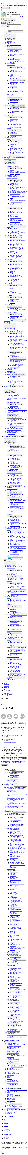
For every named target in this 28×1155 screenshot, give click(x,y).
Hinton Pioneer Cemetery (16, 820)
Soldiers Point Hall (14, 855)
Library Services (13, 78)
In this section (4, 765)
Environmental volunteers (13, 350)
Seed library (12, 92)
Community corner (14, 214)
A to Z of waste (13, 141)
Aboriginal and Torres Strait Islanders (18, 181)
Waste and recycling (11, 137)
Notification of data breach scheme (18, 586)
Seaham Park (13, 938)
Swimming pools (14, 469)
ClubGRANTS (13, 252)
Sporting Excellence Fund (16, 256)
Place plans (9, 514)
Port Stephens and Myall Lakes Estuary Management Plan (17, 345)
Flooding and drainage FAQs (16, 494)
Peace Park (12, 929)
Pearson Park (13, 931)
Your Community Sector (15, 612)
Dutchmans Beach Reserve (16, 894)
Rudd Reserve (13, 936)
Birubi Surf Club (13, 1018)
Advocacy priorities (14, 624)
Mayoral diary (13, 601)
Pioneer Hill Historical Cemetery (17, 824)
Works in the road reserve (13, 450)
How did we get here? (15, 654)
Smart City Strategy (14, 554)
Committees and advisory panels (14, 566)
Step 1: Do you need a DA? (16, 475)
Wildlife (11, 204)
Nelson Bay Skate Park (15, 1008)
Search (6, 1126)
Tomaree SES (13, 962)
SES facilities (13, 219)
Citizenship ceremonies (12, 175)
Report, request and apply (16, 71)
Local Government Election (16, 578)
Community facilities (14, 666)
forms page (19, 753)
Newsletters (12, 273)
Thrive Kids (9, 128)
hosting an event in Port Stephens (14, 749)
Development (7, 436)
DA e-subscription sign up (16, 485)
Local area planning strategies (14, 496)
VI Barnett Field (13, 996)
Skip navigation (4, 10)
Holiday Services (11, 65)
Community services (14, 184)
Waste (11, 660)
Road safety (12, 112)
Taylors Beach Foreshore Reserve (17, 947)
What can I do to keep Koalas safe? (18, 365)
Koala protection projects (15, 363)
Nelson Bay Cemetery (15, 822)
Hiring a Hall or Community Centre (18, 837)
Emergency (9, 46)
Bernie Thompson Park (15, 880)
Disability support (14, 186)
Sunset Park (12, 943)
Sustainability (10, 371)
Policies (11, 634)
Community (6, 157)
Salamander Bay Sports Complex (17, 991)
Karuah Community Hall (15, 839)
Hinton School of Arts (15, 836)
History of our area (14, 301)
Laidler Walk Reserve (15, 915)
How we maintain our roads (16, 111)
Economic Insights (11, 400)
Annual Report (13, 622)
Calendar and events (14, 142)
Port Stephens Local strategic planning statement (16, 552)
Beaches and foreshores (15, 210)
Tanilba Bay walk (14, 317)
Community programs (15, 83)
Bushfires (12, 55)
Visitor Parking (13, 120)
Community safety (11, 42)
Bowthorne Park (13, 888)
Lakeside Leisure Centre (15, 955)
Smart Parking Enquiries (15, 124)
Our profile (9, 295)
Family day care (13, 132)
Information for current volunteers (17, 309)
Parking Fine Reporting (15, 127)
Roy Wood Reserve (14, 935)
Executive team (13, 617)
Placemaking (10, 412)
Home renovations (14, 463)
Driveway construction (15, 459)
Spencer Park (13, 940)
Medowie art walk (14, 773)
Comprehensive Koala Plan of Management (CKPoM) (17, 361)
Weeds (8, 374)
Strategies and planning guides (14, 528)
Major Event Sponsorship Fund (17, 243)
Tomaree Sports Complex (16, 995)
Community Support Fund (16, 244)
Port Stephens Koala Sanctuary (17, 364)
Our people (9, 283)
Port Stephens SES (14, 961)
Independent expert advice (16, 653)
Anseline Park (13, 876)
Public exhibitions (11, 638)
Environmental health (15, 671)
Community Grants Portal (16, 255)
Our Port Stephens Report (16, 628)
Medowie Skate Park (14, 1007)
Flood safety (12, 462)
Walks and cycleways (12, 312)
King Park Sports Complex (16, 983)
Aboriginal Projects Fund (15, 239)
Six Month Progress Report (16, 629)
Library (8, 80)
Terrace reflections (14, 776)
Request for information (15, 675)
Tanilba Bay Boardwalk (15, 944)
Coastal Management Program (17, 335)
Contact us (9, 680)
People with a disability (15, 289)
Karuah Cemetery (14, 821)
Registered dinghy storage (10, 742)
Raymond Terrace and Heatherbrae (18, 508)
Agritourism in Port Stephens (13, 395)
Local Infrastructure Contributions (18, 546)
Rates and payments (11, 96)
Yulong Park (12, 950)
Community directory (12, 178)
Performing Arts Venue (15, 174)
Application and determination (17, 649)
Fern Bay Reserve (14, 897)
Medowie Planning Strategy (16, 506)
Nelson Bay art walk (14, 775)
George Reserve (13, 905)
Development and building (16, 664)
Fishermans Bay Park (15, 900)
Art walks (12, 170)
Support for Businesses (12, 396)
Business (6, 386)
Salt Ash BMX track (14, 1011)
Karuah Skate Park (14, 1003)
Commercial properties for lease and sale (16, 398)
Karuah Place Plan (14, 504)
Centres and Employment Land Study (18, 532)
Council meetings (11, 568)
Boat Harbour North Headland (17, 884)
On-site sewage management (16, 466)
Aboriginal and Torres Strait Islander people (17, 1090)
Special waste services (15, 155)
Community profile (14, 299)
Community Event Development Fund (16, 1044)
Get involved (13, 353)
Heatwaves (12, 58)
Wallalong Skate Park (15, 1014)
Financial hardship (14, 102)
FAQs (11, 121)
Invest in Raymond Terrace (13, 402)
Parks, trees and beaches (15, 670)
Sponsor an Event (11, 434)
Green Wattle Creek (14, 980)
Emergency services (14, 190)
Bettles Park (12, 881)
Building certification (12, 444)
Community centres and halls (16, 212)
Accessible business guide (13, 414)
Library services (13, 269)
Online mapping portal (15, 465)
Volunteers (9, 304)
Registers (12, 587)
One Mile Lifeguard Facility (16, 1021)
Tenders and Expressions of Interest (15, 428)
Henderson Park (13, 908)
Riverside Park (13, 932)
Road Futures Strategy (15, 108)
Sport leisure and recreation (16, 202)
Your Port (12, 608)
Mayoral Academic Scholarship (17, 248)
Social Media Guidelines (15, 636)
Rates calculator (13, 651)
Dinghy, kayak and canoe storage (14, 45)
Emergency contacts (14, 51)
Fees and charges (11, 63)
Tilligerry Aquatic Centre (15, 957)
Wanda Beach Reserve (15, 951)
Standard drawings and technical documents (17, 527)
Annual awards (10, 164)
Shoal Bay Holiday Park (15, 1028)
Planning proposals (11, 512)
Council (5, 559)
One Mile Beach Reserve (15, 928)
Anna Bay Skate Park (15, 1002)
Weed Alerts (12, 384)
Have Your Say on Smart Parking (17, 123)
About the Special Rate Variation (17, 650)
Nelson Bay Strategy (14, 507)
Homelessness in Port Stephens (17, 293)
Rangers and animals (14, 667)
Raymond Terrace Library (16, 862)
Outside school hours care (16, 135)
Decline (7, 7)
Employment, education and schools (18, 191)
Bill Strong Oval (13, 970)
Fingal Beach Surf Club (15, 1019)
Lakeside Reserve (14, 916)
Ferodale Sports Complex (16, 977)
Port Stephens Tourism (15, 275)
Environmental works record (16, 376)
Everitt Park (12, 896)
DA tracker (12, 457)
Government (12, 195)
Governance (9, 581)
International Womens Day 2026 (17, 1055)
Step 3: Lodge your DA (15, 478)
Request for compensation (16, 588)
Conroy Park (13, 892)
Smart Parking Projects (15, 125)
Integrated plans (13, 626)
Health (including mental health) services (16, 803)
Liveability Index (14, 543)
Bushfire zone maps (11, 451)
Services (6, 32)
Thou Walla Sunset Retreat (16, 1030)
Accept (2, 7)
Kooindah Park (13, 913)
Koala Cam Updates (14, 368)
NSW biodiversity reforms (16, 343)
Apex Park (12, 874)
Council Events (13, 228)
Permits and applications (12, 415)
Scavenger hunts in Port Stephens (17, 232)
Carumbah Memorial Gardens (17, 818)
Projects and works (11, 95)
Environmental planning (12, 330)
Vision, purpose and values (16, 616)
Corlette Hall (13, 832)
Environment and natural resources (18, 192)
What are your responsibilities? (17, 381)
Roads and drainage (14, 663)
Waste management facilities (16, 151)
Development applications (16, 268)
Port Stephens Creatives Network (17, 172)
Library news (13, 609)
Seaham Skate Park (14, 1012)
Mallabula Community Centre (17, 844)
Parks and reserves (14, 216)
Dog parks (9, 43)
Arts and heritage (14, 183)
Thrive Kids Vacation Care (16, 76)
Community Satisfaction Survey (17, 625)
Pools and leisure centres (15, 218)
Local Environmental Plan (16, 547)
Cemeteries (9, 41)
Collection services (14, 144)
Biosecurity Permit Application (17, 382)
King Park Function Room (16, 840)
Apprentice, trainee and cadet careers (18, 594)
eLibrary (12, 84)
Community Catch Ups (12, 176)
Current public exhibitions (16, 642)
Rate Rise (9, 647)
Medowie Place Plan (14, 519)
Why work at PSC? (14, 595)
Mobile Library (13, 87)
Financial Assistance (14, 253)
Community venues (11, 206)
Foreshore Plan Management (16, 339)
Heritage (9, 495)
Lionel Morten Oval (14, 987)
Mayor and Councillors (12, 596)
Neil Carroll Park (14, 924)
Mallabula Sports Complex (16, 988)
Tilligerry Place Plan (14, 522)
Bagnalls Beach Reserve (15, 877)
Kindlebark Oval (13, 981)
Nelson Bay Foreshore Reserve (17, 925)
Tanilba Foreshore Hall (15, 856)
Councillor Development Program (18, 600)
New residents (10, 259)
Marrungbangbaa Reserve (16, 920)
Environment (7, 321)
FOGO (11, 145)
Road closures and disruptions (17, 113)
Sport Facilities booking (15, 968)
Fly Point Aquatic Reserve (16, 901)
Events (11, 74)
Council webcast (13, 573)
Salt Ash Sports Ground (15, 992)
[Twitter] (14, 703)
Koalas (8, 358)
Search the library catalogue (16, 91)
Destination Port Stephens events (14, 431)
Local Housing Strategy (15, 544)
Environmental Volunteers (16, 310)
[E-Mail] (14, 704)
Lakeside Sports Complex (16, 985)
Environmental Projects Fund (16, 247)
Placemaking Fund (14, 258)
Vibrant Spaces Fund (14, 245)
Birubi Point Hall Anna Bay (16, 831)
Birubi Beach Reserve (15, 882)
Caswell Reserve (13, 890)
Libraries (12, 215)
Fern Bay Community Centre (16, 835)
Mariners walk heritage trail (16, 316)
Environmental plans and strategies (15, 331)
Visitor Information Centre (16, 276)
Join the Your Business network (14, 408)
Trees (8, 555)
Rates (11, 662)
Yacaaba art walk (14, 777)
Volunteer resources (14, 356)
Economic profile (14, 300)
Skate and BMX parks (15, 222)
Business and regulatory (15, 673)
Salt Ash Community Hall (16, 851)
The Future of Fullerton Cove (16, 542)
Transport (12, 203)
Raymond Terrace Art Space (16, 90)
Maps (8, 678)
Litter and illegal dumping (16, 148)
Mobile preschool (14, 133)
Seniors (11, 199)
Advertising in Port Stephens (13, 394)
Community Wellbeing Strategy (17, 536)
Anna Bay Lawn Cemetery (16, 816)
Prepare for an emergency (16, 52)
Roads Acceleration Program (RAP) (18, 107)
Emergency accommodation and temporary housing (17, 188)
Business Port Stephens (12, 432)
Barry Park (12, 878)
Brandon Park (13, 889)
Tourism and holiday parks (16, 224)
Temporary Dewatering (12, 556)
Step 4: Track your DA (15, 479)
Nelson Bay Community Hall (16, 847)
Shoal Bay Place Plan (15, 526)
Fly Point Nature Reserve (16, 903)
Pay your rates (13, 103)
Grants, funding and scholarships (14, 235)
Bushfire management (15, 59)
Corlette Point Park (14, 893)
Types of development (15, 482)
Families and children (15, 194)
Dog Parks (12, 75)
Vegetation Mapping (11, 372)
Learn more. (24, 5)
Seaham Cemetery (14, 826)
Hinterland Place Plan (15, 520)
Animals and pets (11, 39)
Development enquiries (15, 458)
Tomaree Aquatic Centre (15, 958)
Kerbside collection (14, 146)
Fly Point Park (13, 904)
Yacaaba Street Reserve (15, 948)
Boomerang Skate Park (15, 1010)
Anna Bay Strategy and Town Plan (18, 500)
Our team (9, 614)
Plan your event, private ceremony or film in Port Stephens (18, 230)
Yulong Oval (13, 997)
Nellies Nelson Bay (14, 171)
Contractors (9, 399)
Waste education (13, 149)
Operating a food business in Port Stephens (17, 410)
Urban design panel (14, 483)
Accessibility (7, 1129)
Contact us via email (14, 407)
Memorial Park (13, 921)
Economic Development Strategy (17, 540)
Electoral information (12, 574)
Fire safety (12, 461)
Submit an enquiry (14, 406)
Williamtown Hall (14, 858)
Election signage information (16, 579)
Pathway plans (10, 94)
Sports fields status (14, 966)
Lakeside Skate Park (14, 1004)
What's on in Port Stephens (16, 234)
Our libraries (12, 88)
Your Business (13, 611)
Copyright (6, 1131)
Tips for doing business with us (14, 430)
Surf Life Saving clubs (15, 223)
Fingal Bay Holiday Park (15, 1025)
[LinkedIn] (14, 700)
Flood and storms (14, 57)
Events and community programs (17, 674)
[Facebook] (14, 701)
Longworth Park (13, 919)
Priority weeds (13, 377)
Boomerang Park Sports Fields (17, 972)
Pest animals (9, 369)
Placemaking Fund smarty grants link (18, 1065)
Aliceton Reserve (14, 872)
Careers (8, 591)
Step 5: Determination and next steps (18, 481)
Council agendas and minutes (16, 571)
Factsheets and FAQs (15, 367)
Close (2, 1153)
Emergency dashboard (15, 50)
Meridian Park (13, 923)
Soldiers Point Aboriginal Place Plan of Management (13, 762)
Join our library (13, 86)
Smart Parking (13, 72)
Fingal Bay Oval (13, 979)
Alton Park (12, 873)
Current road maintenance (16, 109)
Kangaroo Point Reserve (15, 909)
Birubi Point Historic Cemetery (17, 817)
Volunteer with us (14, 308)
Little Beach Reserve (14, 917)
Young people (13, 292)
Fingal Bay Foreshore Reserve (17, 898)
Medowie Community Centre (16, 846)
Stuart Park (12, 942)
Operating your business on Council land (16, 411)
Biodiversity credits (11, 328)
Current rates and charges (16, 100)
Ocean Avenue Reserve (15, 927)
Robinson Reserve (14, 933)
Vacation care (13, 136)
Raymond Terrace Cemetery (16, 825)
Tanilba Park (13, 946)
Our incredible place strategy (16, 550)
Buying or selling (11, 453)
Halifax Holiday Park (15, 1026)
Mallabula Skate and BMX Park (17, 1006)
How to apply (13, 592)
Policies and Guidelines (12, 630)
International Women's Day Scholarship (16, 1052)
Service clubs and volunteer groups (18, 200)
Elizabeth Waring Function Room (17, 833)
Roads (8, 105)
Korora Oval (13, 984)
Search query (4, 23)
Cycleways (12, 318)
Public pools (12, 422)
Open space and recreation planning (18, 548)
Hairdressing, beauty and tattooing (18, 419)
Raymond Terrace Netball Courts (17, 989)
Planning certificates (14, 467)
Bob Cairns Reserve (14, 885)
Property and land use (15, 669)
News (8, 603)
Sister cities (12, 303)
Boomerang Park (14, 886)
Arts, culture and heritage (12, 166)
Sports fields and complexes (16, 220)
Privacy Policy (7, 1130)
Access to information (15, 584)
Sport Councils (13, 969)
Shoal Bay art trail (14, 779)
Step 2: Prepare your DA (15, 476)
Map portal (12, 679)
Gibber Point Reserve (15, 907)
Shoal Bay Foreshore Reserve (17, 939)
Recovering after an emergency (17, 54)
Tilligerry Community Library (17, 863)
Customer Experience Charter (17, 637)
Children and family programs (17, 82)
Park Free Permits (14, 119)
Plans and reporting (11, 618)
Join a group (12, 355)
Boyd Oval (12, 975)
